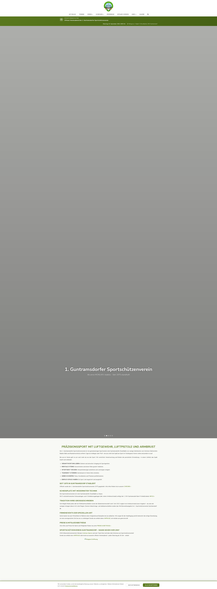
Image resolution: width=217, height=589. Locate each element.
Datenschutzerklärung (71, 586)
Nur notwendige (134, 585)
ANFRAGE (107, 518)
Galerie (141, 14)
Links (133, 14)
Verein (89, 14)
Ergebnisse (110, 14)
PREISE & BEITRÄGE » (104, 526)
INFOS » (152, 496)
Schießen (99, 14)
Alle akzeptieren (151, 585)
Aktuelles (72, 14)
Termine (81, 14)
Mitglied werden (123, 14)
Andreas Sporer (87, 533)
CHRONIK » (127, 486)
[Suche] (147, 14)
